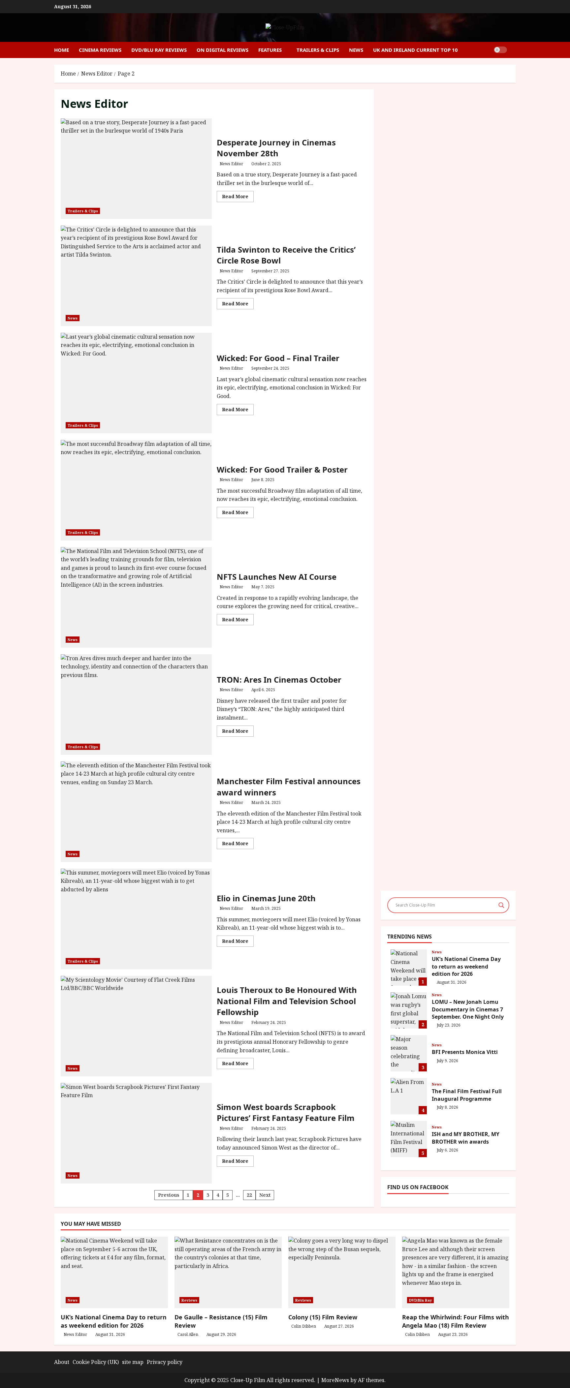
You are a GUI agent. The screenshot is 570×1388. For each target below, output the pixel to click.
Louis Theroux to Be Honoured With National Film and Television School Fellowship (136, 1026)
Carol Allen (187, 1334)
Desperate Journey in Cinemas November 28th (136, 168)
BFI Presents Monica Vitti (409, 1053)
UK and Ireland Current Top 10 (415, 49)
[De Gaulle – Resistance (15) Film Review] (228, 1272)
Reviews (189, 1300)
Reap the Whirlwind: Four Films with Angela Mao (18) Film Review (455, 1321)
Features (270, 49)
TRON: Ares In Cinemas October (136, 704)
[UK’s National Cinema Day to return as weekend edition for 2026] (114, 1272)
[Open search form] (514, 50)
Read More (238, 197)
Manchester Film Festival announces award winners (136, 811)
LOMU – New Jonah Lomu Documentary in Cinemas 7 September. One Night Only (409, 1010)
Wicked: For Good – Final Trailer (136, 383)
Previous (168, 1195)
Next (264, 1195)
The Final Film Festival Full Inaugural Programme (409, 1096)
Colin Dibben (303, 1326)
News (356, 49)
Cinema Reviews (100, 49)
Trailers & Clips (318, 49)
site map (132, 1362)
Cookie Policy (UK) (96, 1362)
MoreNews (335, 1380)
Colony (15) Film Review (322, 1317)
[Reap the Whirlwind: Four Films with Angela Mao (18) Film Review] (455, 1272)
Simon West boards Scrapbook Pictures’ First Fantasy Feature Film (136, 1133)
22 (249, 1195)
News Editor (231, 164)
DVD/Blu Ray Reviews (159, 49)
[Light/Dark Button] (500, 49)
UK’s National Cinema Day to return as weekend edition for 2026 (409, 967)
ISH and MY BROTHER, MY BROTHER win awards (409, 1139)
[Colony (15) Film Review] (342, 1272)
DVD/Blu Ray (420, 1300)
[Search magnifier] (501, 905)
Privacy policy (164, 1362)
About (61, 1362)
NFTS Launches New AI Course (136, 597)
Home (61, 49)
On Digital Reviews (222, 49)
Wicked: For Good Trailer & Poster (136, 490)
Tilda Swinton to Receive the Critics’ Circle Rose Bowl (136, 276)
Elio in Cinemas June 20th (136, 919)
